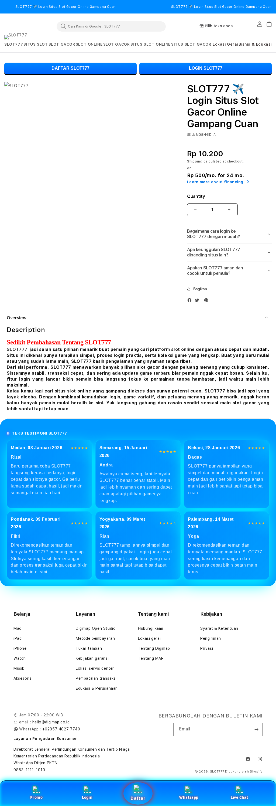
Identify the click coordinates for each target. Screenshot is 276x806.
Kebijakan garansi (92, 658)
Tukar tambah (89, 648)
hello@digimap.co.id (51, 722)
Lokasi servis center (95, 668)
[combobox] (111, 26)
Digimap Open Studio (96, 628)
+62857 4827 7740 (61, 729)
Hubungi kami (150, 628)
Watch (19, 658)
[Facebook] (191, 301)
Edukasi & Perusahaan (97, 688)
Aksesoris (22, 678)
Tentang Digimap (154, 648)
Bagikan (200, 289)
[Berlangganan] (256, 729)
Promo (36, 797)
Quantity (196, 196)
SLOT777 (17, 349)
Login (87, 797)
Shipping (195, 161)
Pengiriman (210, 638)
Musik (18, 668)
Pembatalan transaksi (96, 678)
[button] (13, 44)
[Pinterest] (207, 301)
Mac (17, 628)
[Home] (28, 26)
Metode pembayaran (95, 638)
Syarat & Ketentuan (219, 628)
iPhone (20, 648)
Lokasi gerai (149, 638)
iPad (17, 638)
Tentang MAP (151, 658)
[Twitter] (198, 301)
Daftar (138, 798)
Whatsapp (188, 797)
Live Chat (239, 797)
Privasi (206, 648)
